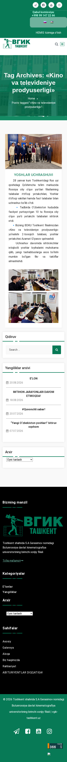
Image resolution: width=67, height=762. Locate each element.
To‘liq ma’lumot (12, 560)
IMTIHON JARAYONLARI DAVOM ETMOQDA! (33, 393)
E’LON (33, 378)
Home (31, 98)
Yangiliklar (18, 165)
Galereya (8, 647)
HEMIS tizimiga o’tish (48, 32)
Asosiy (7, 641)
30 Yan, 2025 (19, 159)
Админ (19, 153)
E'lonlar (8, 586)
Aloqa (6, 654)
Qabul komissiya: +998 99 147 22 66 (43, 14)
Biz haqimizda (11, 660)
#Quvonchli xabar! (33, 409)
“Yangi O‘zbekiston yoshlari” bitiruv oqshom (34, 424)
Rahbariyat (9, 666)
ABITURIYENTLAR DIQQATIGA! (23, 672)
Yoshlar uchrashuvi (33, 174)
